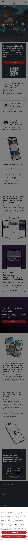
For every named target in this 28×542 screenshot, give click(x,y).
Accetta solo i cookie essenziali (14, 536)
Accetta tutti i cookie (14, 532)
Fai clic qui (7, 523)
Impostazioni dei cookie (14, 539)
